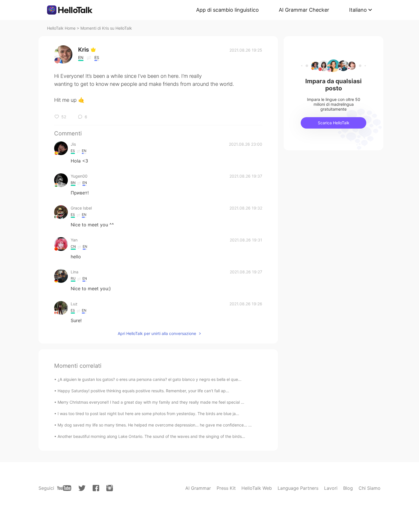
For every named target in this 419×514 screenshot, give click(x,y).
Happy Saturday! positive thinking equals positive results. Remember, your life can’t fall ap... (143, 390)
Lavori (330, 488)
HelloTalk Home (61, 28)
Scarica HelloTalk (333, 122)
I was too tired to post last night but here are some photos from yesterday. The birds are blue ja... (148, 413)
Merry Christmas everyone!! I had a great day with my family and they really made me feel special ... (151, 402)
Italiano (358, 10)
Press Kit (226, 488)
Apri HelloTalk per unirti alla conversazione (157, 333)
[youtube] (64, 488)
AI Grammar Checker (304, 10)
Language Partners (298, 488)
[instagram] (109, 488)
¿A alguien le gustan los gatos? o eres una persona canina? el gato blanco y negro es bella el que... (149, 379)
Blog (348, 488)
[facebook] (96, 488)
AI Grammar (198, 488)
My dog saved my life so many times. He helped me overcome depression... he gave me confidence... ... (155, 424)
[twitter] (82, 488)
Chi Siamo (370, 488)
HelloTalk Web (256, 488)
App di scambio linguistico (227, 10)
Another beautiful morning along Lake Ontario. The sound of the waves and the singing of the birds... (151, 436)
